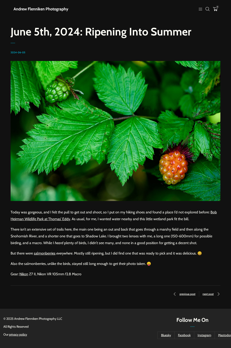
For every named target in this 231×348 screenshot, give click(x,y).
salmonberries (44, 253)
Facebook (184, 335)
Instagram (204, 335)
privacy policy (18, 334)
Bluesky (166, 335)
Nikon (23, 274)
